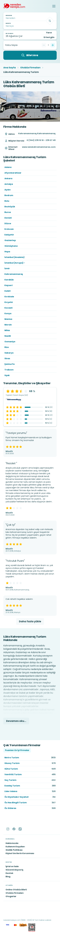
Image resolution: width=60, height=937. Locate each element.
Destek (9, 873)
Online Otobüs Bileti (16, 889)
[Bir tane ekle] (53, 45)
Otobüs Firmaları (30, 67)
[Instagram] (8, 829)
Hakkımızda (12, 843)
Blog (8, 876)
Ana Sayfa (9, 67)
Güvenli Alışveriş (14, 869)
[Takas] (50, 21)
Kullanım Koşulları (15, 846)
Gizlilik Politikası (14, 850)
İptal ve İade (12, 866)
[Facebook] (14, 829)
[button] (54, 6)
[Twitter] (20, 829)
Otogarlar (11, 896)
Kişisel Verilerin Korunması (20, 853)
